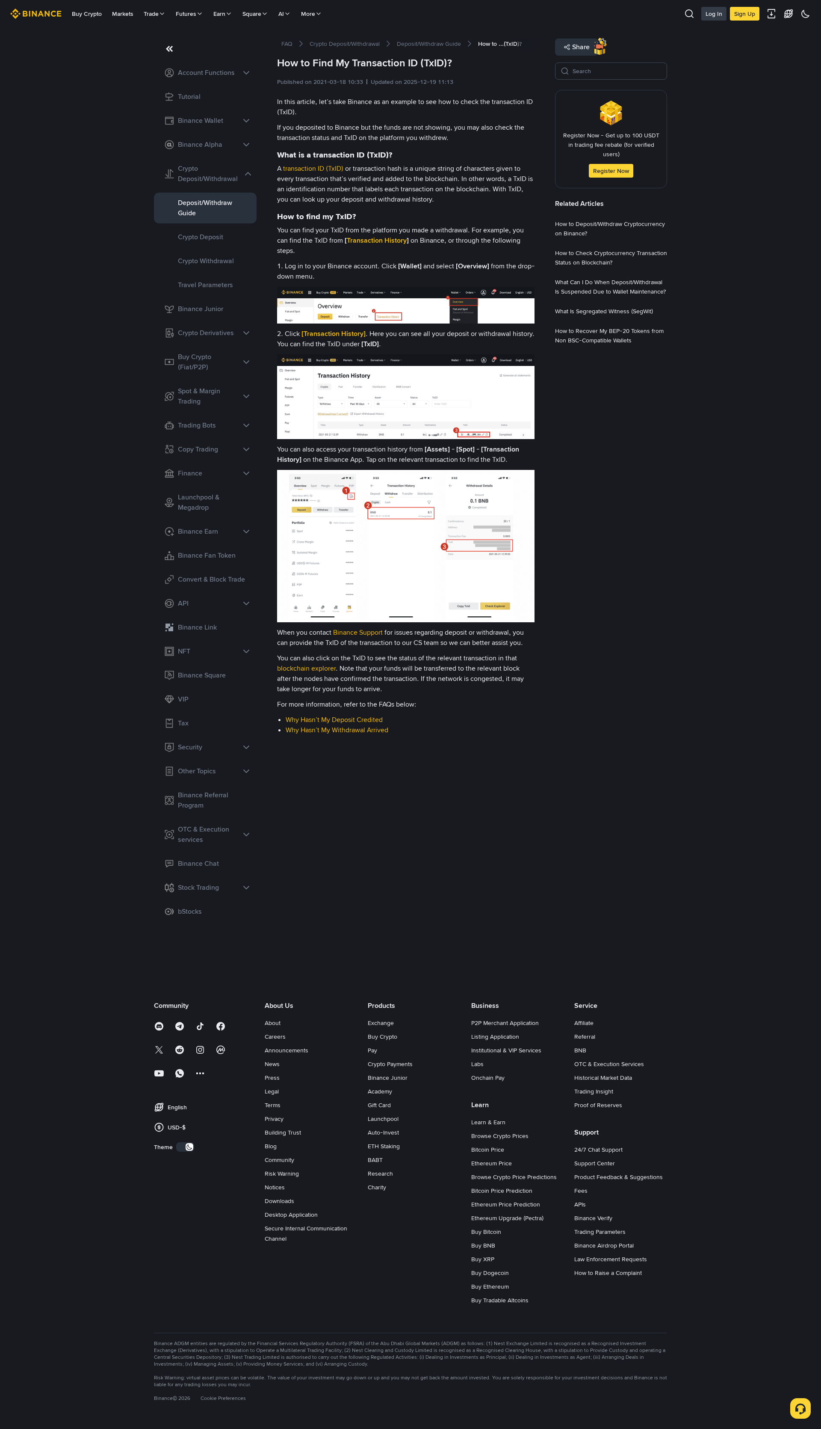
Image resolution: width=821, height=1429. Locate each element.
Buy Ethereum (490, 1286)
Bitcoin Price (487, 1149)
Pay (372, 1050)
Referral (584, 1036)
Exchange (381, 1023)
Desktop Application (291, 1214)
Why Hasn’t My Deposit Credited (334, 719)
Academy (380, 1091)
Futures (186, 14)
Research (380, 1173)
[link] (205, 72)
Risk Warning (282, 1173)
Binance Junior (388, 1077)
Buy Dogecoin (490, 1273)
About (273, 1023)
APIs (580, 1204)
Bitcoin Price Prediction (501, 1190)
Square (251, 14)
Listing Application (495, 1036)
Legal (272, 1091)
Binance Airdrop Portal (604, 1245)
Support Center (594, 1163)
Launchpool (383, 1119)
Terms (273, 1105)
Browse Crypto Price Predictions (514, 1177)
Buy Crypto (87, 14)
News (272, 1064)
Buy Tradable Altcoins (500, 1300)
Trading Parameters (600, 1232)
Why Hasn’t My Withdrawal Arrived (337, 729)
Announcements (286, 1050)
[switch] (185, 1147)
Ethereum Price (491, 1163)
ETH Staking (384, 1146)
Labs (477, 1064)
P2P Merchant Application (505, 1023)
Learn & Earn (488, 1122)
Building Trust (283, 1132)
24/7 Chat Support (598, 1149)
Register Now (611, 171)
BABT (375, 1160)
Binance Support (358, 632)
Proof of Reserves (598, 1105)
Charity (377, 1187)
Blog (271, 1146)
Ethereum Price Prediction (505, 1204)
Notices (275, 1187)
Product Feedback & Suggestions (618, 1177)
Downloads (279, 1201)
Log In (714, 14)
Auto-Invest (383, 1132)
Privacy (274, 1119)
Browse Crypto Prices (500, 1136)
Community (279, 1160)
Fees (581, 1190)
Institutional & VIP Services (506, 1050)
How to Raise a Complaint (608, 1273)
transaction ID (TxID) (313, 168)
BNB (580, 1050)
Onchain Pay (488, 1077)
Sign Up (744, 14)
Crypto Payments (390, 1064)
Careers (275, 1036)
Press (272, 1077)
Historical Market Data (603, 1077)
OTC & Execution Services (609, 1064)
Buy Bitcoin (486, 1232)
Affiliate (584, 1023)
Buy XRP (482, 1259)
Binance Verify (593, 1218)
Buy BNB (483, 1245)
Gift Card (379, 1105)
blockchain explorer (306, 668)
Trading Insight (593, 1091)
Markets (122, 14)
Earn (219, 14)
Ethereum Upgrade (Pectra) (507, 1218)
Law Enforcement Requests (610, 1259)
